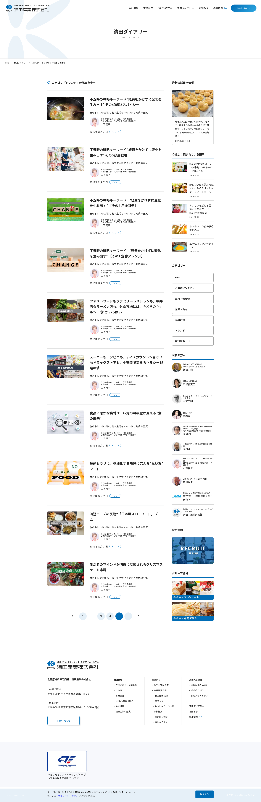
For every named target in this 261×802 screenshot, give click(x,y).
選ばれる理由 (165, 8)
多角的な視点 (197, 690)
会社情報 (133, 8)
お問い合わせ (243, 8)
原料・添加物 (182, 298)
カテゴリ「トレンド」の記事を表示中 (48, 63)
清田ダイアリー (185, 8)
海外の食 (180, 320)
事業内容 (148, 8)
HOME (6, 63)
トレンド (180, 330)
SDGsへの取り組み (125, 701)
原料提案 (158, 711)
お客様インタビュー (186, 288)
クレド (119, 690)
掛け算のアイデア (199, 696)
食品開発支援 (160, 690)
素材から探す (161, 722)
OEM (177, 277)
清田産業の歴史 (123, 711)
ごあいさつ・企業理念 (126, 685)
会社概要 (120, 706)
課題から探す (161, 717)
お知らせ (203, 8)
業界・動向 (181, 309)
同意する (204, 794)
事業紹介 (120, 696)
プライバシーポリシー (68, 796)
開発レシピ (160, 701)
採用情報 (218, 8)
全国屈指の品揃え (199, 685)
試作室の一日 (182, 341)
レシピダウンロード (164, 706)
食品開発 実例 (161, 696)
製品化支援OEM (161, 685)
